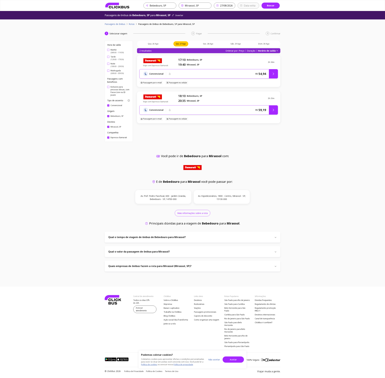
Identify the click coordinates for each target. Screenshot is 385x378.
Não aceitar (214, 359)
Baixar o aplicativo (171, 308)
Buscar (270, 5)
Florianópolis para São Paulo (236, 346)
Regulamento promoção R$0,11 (265, 309)
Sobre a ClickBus (171, 300)
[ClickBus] (117, 6)
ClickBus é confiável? (263, 322)
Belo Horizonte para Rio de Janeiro (236, 337)
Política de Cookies (154, 371)
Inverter (179, 15)
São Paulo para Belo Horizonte (233, 323)
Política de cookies (149, 364)
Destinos (198, 300)
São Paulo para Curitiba (234, 304)
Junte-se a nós (170, 323)
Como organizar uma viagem (206, 319)
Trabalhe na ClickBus (173, 312)
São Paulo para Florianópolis (236, 342)
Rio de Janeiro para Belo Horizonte (234, 330)
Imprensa (168, 304)
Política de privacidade (183, 364)
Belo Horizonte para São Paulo (234, 309)
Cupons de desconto (203, 316)
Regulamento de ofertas (265, 304)
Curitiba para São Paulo (234, 314)
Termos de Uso (171, 371)
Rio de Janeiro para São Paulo (237, 318)
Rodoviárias (199, 304)
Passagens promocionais (205, 312)
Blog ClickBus (169, 316)
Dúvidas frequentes (263, 300)
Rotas (132, 24)
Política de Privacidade (134, 371)
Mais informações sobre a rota (192, 213)
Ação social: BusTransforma (176, 319)
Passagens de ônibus (115, 24)
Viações (197, 308)
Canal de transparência (265, 318)
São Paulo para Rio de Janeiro (237, 300)
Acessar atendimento (141, 309)
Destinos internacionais (265, 314)
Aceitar (233, 359)
